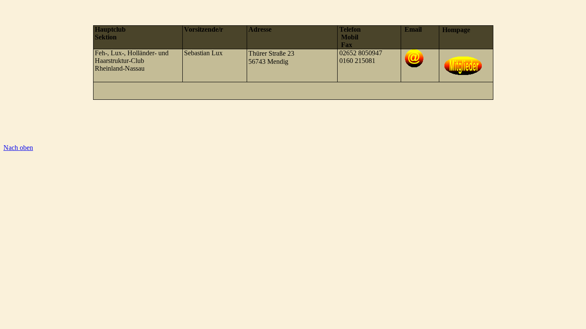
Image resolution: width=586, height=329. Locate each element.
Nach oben (18, 147)
